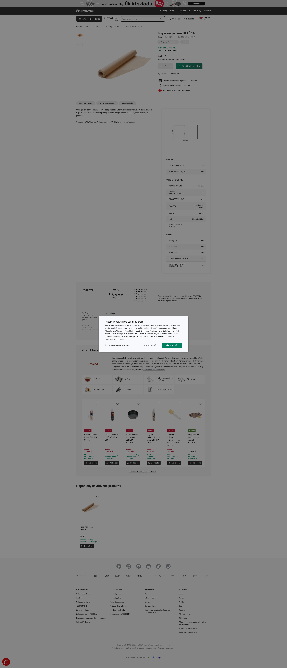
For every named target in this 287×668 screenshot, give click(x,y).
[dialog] (143, 334)
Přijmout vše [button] (172, 345)
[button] (117, 345)
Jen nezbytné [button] (150, 345)
